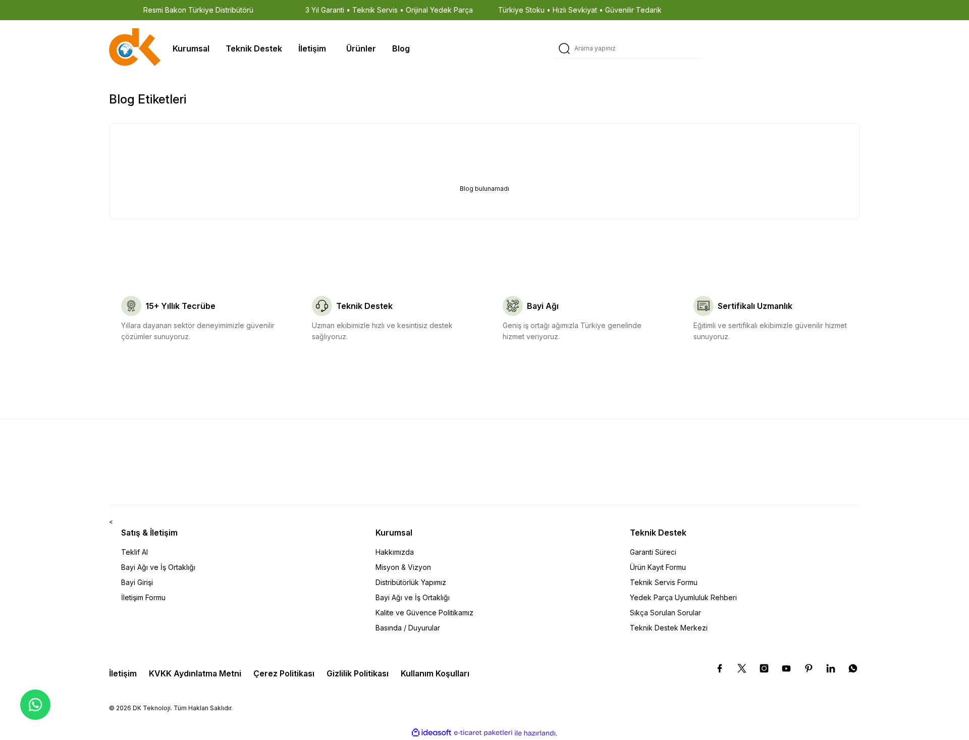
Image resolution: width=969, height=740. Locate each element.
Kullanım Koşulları (435, 673)
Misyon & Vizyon (403, 567)
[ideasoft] (431, 733)
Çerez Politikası (283, 673)
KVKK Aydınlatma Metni (195, 673)
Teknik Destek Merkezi (669, 627)
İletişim (123, 673)
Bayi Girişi (137, 582)
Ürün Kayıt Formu (658, 567)
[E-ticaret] (483, 732)
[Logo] (134, 48)
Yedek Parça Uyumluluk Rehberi (683, 597)
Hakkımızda (394, 552)
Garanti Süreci (653, 552)
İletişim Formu (143, 597)
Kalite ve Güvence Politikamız (424, 612)
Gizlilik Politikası (358, 673)
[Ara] (564, 48)
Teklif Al (134, 552)
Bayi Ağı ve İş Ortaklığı (158, 567)
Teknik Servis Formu (663, 582)
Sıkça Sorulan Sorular (665, 612)
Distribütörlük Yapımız (410, 582)
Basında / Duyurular (407, 627)
